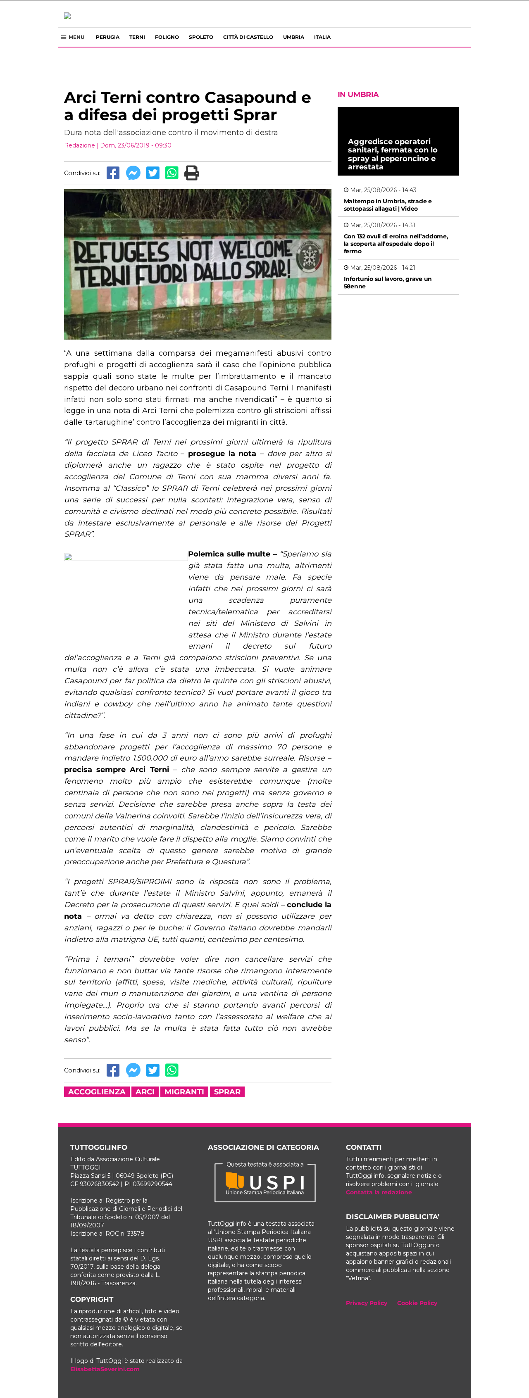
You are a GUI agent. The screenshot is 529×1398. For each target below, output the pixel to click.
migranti (184, 1091)
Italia (322, 37)
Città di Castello (248, 37)
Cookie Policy (417, 1303)
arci (145, 1091)
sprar (227, 1091)
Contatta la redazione (379, 1192)
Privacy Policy (366, 1303)
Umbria (293, 37)
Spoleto (201, 37)
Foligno (167, 37)
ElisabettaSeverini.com (105, 1369)
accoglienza (97, 1091)
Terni (137, 37)
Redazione (79, 145)
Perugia (107, 37)
